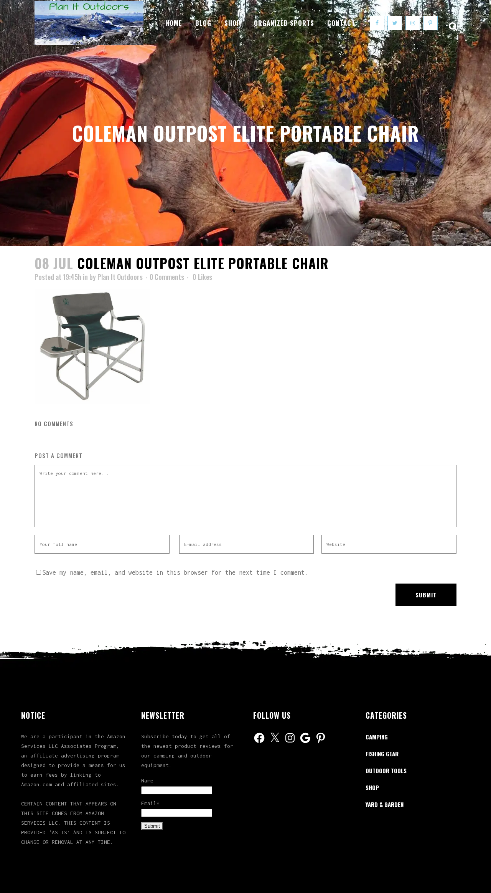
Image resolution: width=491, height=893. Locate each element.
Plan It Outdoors (120, 277)
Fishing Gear (382, 753)
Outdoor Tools (386, 770)
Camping (377, 737)
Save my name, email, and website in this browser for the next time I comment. (175, 572)
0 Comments (167, 277)
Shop (372, 787)
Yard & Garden (385, 804)
